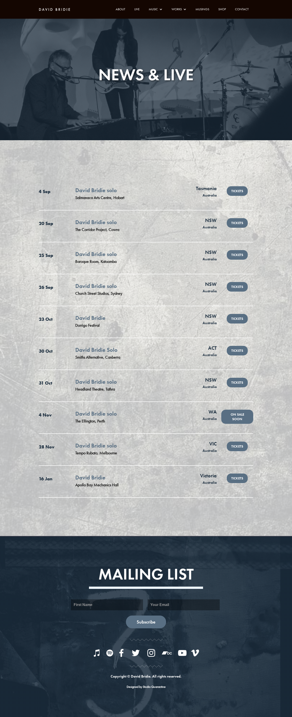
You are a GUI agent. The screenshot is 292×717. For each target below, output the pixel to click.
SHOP (222, 9)
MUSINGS (202, 9)
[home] (56, 8)
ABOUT (120, 9)
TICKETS (237, 191)
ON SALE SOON (237, 416)
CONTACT (242, 9)
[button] (155, 9)
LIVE (137, 9)
